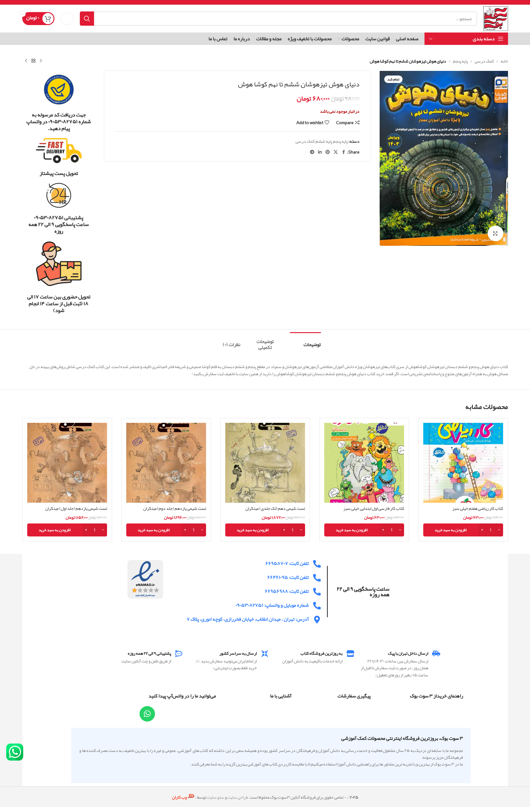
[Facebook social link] (343, 152)
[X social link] (336, 152)
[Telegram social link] (312, 152)
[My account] (67, 18)
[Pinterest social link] (328, 152)
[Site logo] (495, 19)
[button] (463, 529)
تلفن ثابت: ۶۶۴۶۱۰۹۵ (288, 577)
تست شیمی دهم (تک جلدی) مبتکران (275, 508)
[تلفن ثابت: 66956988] (317, 592)
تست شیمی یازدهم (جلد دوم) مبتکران (174, 508)
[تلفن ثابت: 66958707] (317, 564)
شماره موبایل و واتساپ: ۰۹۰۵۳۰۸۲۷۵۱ (272, 605)
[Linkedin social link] (320, 152)
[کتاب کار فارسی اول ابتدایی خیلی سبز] (364, 463)
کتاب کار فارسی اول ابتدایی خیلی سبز (373, 508)
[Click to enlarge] (495, 233)
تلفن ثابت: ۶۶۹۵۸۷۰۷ (287, 563)
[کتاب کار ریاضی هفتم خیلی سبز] (463, 463)
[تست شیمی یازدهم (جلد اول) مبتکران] (67, 463)
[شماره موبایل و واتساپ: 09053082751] (317, 606)
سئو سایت (215, 797)
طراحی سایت (237, 797)
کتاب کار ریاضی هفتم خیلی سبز (477, 508)
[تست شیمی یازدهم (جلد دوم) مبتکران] (166, 463)
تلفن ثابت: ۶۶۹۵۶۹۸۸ (287, 591)
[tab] (305, 341)
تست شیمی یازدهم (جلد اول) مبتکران (76, 508)
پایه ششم (324, 141)
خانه (504, 61)
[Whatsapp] (147, 714)
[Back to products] (33, 61)
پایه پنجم (460, 61)
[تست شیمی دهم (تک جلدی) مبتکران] (265, 463)
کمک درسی (484, 61)
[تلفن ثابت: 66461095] (317, 578)
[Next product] (26, 61)
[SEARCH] (87, 18)
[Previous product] (41, 61)
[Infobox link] (59, 103)
